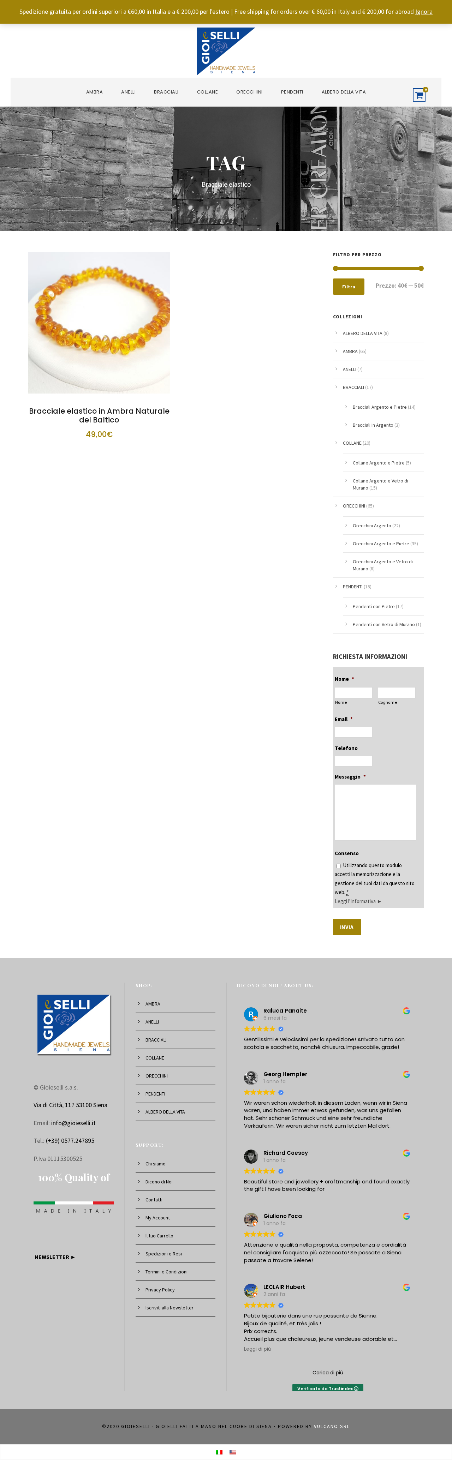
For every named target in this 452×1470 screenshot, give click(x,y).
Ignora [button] (424, 11)
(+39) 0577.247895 (70, 1140)
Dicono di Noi (159, 1181)
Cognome (387, 702)
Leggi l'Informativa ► (358, 901)
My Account (157, 1217)
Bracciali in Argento (373, 425)
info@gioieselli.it (73, 1123)
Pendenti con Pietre (374, 606)
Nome (344, 679)
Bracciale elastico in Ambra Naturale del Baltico (99, 415)
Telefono (346, 748)
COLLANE (207, 92)
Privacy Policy (160, 1289)
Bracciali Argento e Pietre (380, 407)
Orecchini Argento (372, 525)
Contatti (153, 1199)
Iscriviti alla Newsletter (169, 1307)
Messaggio (350, 776)
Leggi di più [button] (257, 1349)
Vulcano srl (332, 1426)
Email (344, 719)
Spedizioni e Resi (163, 1253)
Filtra (348, 286)
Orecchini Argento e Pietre (381, 543)
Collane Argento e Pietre (379, 463)
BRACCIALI (166, 92)
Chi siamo (155, 1163)
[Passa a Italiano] (219, 1451)
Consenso (347, 853)
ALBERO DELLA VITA (344, 92)
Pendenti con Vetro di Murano (384, 624)
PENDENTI (292, 92)
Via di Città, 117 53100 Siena (70, 1105)
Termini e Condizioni (166, 1271)
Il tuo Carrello (159, 1235)
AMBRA (94, 92)
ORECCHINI (249, 92)
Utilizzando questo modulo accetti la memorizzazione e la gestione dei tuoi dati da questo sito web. (375, 883)
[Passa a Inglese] (232, 1451)
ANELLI (128, 92)
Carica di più (328, 1372)
